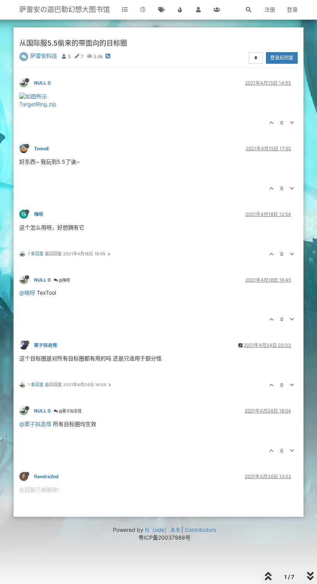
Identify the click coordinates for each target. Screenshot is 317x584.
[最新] (143, 9)
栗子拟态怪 (45, 345)
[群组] (217, 9)
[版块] (125, 9)
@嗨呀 (64, 280)
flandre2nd (46, 476)
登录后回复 (281, 58)
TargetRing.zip (37, 104)
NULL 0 (42, 83)
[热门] (180, 9)
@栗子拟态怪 (70, 411)
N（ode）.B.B (162, 529)
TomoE (41, 148)
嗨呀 (38, 214)
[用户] (198, 9)
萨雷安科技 (43, 56)
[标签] (161, 9)
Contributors (200, 529)
